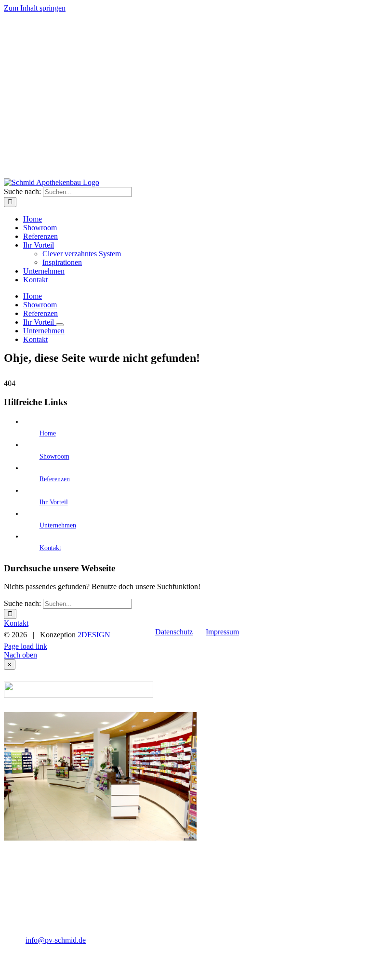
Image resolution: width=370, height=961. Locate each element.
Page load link (25, 646)
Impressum (222, 632)
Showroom (54, 456)
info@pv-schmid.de (56, 940)
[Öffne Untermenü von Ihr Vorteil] (60, 324)
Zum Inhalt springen (35, 8)
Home (48, 433)
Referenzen (55, 479)
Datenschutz (174, 632)
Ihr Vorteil (54, 502)
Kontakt (50, 548)
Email (352, 632)
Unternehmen (58, 525)
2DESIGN (94, 635)
